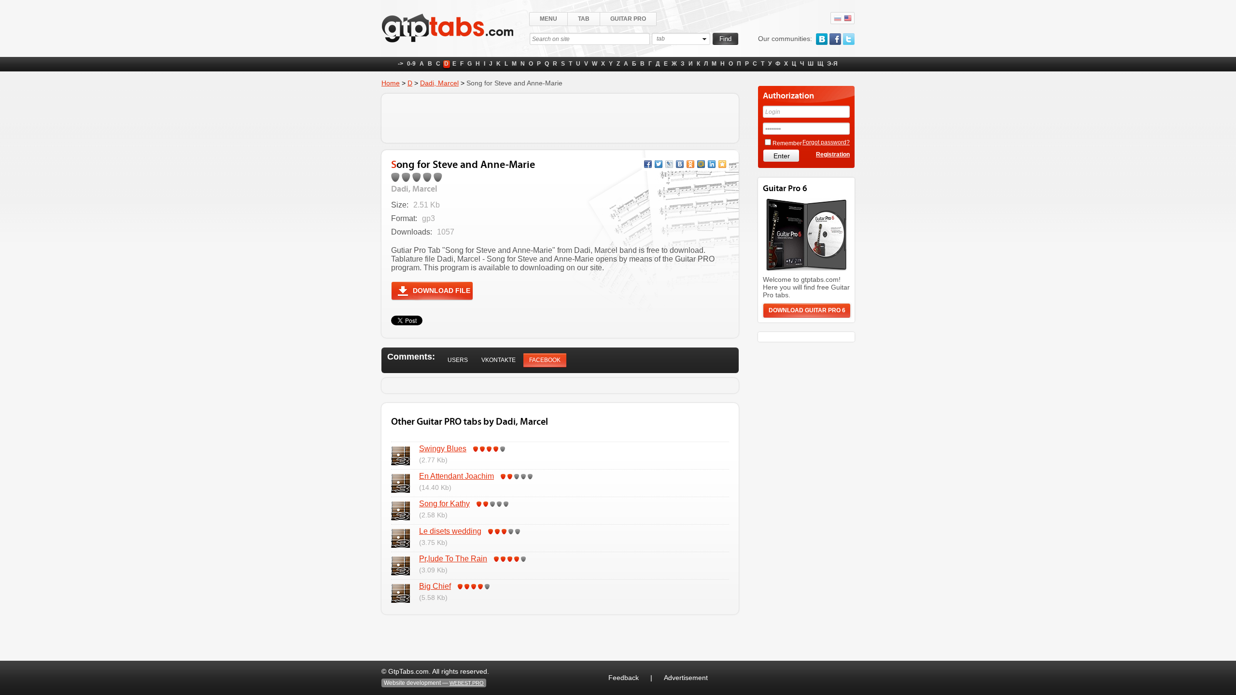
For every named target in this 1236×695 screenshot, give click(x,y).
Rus (838, 18)
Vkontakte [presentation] (498, 360)
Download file (441, 290)
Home (390, 83)
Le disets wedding (450, 531)
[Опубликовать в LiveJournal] (669, 164)
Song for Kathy (444, 504)
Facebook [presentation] (545, 360)
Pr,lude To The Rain (453, 559)
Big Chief (435, 586)
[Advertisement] (560, 118)
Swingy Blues (442, 449)
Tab (584, 18)
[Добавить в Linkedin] (712, 164)
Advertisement (686, 677)
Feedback (623, 677)
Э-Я (832, 63)
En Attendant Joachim (456, 476)
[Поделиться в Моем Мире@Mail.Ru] (701, 164)
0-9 (411, 63)
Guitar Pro (628, 18)
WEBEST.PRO (466, 683)
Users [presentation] (458, 360)
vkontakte (822, 39)
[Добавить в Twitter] (658, 164)
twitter (849, 39)
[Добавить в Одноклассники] (690, 164)
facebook (835, 39)
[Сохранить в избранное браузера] (722, 164)
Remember (787, 143)
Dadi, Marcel (439, 83)
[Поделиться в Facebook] (648, 164)
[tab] (458, 360)
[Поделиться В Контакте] (680, 164)
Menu (548, 18)
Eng (848, 18)
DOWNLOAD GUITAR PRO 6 (807, 310)
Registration (833, 154)
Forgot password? (826, 142)
